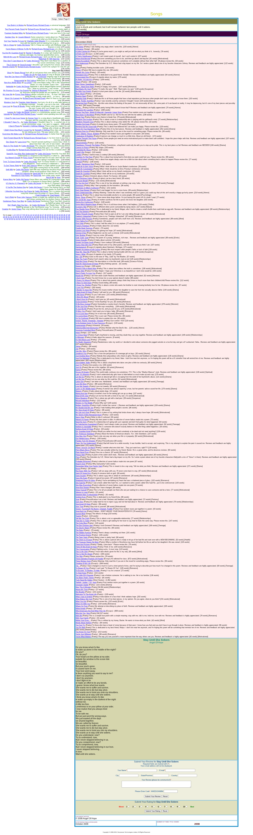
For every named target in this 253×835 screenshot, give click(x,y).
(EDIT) (82, 20)
